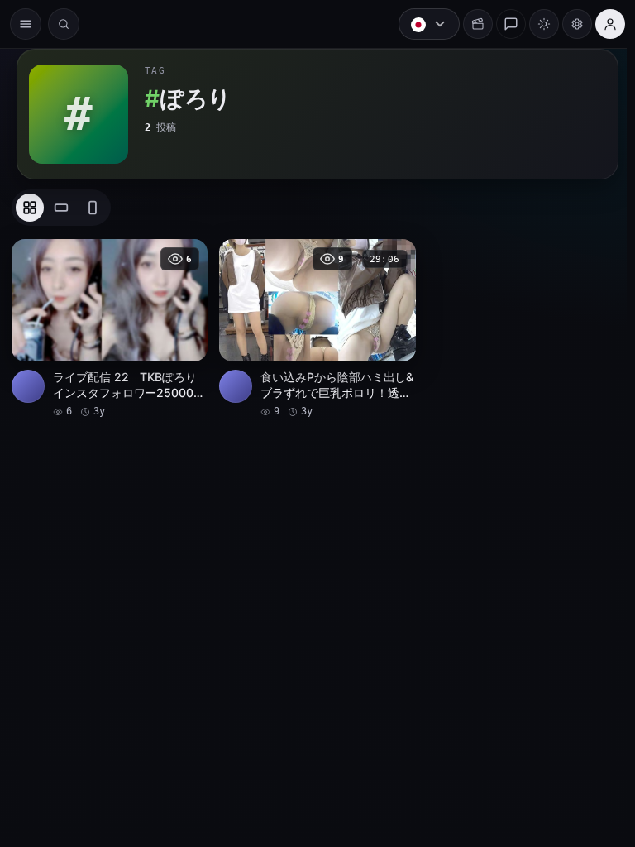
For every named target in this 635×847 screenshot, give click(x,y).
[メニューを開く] (25, 24)
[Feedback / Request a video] (503, 24)
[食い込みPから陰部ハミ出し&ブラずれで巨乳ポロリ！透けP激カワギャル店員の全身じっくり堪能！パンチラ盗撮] (313, 328)
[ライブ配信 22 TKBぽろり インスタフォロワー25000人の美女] (108, 328)
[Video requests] (470, 24)
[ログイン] (602, 24)
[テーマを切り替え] (536, 24)
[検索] (63, 24)
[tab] (30, 208)
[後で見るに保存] (183, 257)
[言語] (420, 24)
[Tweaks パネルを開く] (569, 24)
